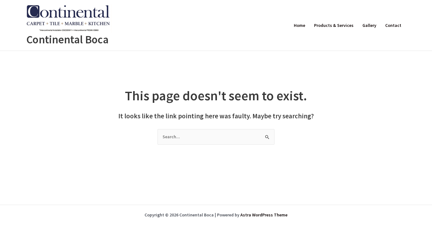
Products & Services (334, 25)
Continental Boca (67, 40)
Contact (393, 25)
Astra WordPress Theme (263, 215)
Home (299, 25)
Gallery (369, 25)
